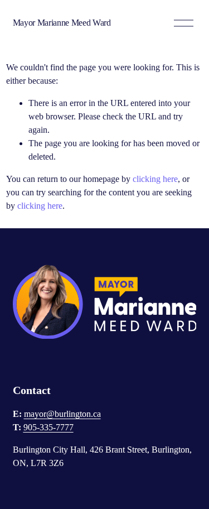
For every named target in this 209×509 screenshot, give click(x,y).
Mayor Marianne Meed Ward (62, 22)
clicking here (155, 179)
